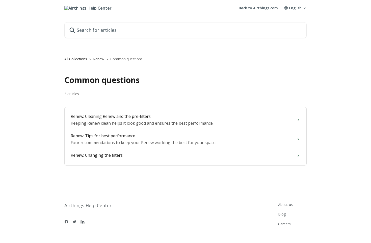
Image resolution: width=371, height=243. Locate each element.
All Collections (75, 59)
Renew (98, 59)
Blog (282, 214)
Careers (284, 224)
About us (285, 204)
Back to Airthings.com (258, 8)
